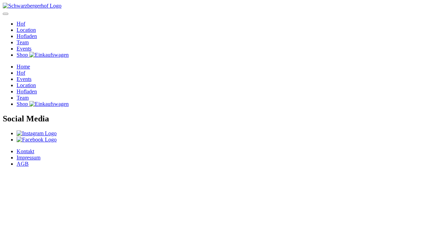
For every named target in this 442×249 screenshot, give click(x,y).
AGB (23, 164)
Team (23, 42)
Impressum (28, 157)
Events (24, 49)
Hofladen (27, 36)
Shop (23, 55)
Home (23, 67)
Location (26, 30)
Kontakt (25, 151)
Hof (21, 24)
